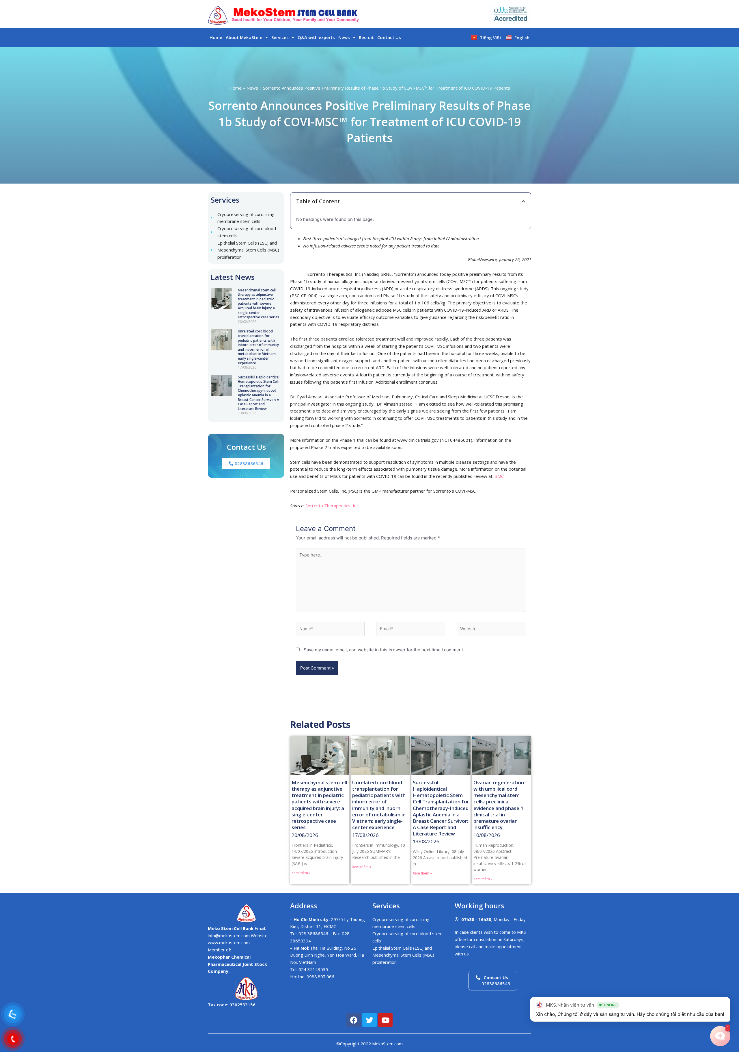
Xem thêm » (301, 872)
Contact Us (389, 37)
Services (280, 37)
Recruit (366, 37)
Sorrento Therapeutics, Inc (332, 506)
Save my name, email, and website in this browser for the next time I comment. (384, 649)
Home (216, 37)
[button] (523, 201)
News (344, 37)
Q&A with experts (316, 37)
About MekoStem (244, 37)
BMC (499, 476)
